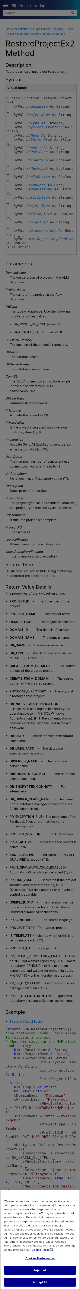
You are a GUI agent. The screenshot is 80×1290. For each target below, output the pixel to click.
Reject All (39, 1270)
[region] (40, 1240)
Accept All (40, 1282)
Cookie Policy (40, 1249)
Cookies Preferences (40, 1258)
